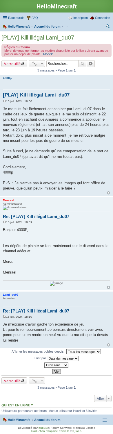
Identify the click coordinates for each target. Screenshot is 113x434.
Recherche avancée (91, 63)
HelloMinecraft (19, 420)
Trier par (40, 358)
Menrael (8, 200)
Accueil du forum (47, 420)
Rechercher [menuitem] (107, 27)
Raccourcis (16, 17)
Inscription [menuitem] (80, 17)
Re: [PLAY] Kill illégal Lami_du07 (36, 216)
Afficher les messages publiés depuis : (39, 351)
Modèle (48, 54)
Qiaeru (77, 431)
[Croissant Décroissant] (56, 365)
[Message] (4, 101)
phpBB (43, 427)
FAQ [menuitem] (35, 17)
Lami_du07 (11, 294)
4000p (7, 78)
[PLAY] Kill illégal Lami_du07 (37, 37)
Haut (108, 192)
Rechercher (82, 63)
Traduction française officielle (50, 431)
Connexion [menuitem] (102, 17)
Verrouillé (12, 63)
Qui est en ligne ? (17, 405)
